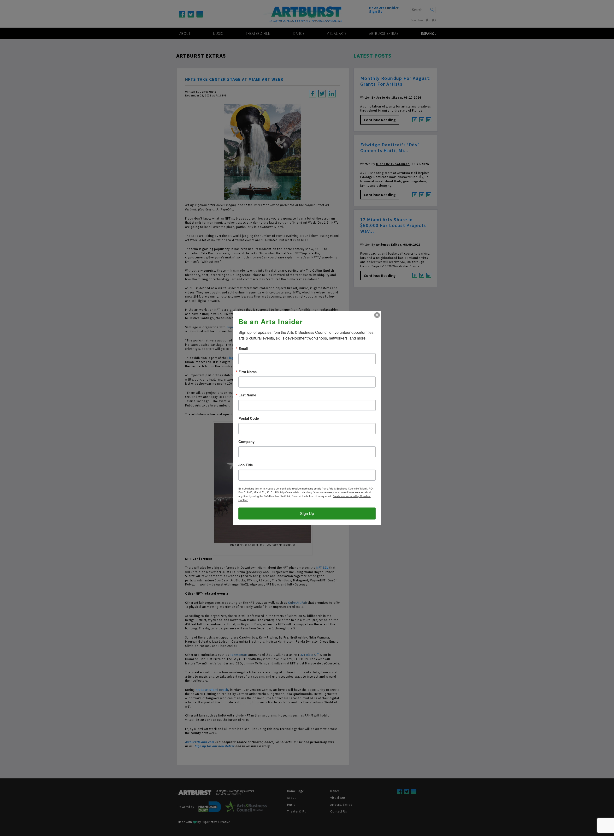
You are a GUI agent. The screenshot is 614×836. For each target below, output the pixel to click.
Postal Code (248, 418)
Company (246, 441)
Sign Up (307, 513)
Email (243, 348)
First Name (247, 372)
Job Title (245, 465)
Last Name (247, 395)
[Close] (377, 315)
